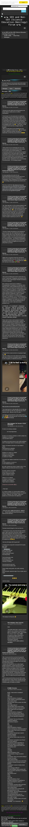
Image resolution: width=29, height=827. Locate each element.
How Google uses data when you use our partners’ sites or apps (14, 818)
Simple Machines (14, 824)
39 (21, 94)
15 (17, 93)
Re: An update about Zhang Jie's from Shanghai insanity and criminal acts (14, 169)
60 (21, 96)
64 (26, 96)
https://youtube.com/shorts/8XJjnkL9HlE (11, 406)
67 (4, 97)
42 (24, 94)
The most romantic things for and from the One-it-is (13, 523)
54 (13, 96)
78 (17, 97)
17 (20, 93)
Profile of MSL (7, 35)
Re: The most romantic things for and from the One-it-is (14, 105)
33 (13, 94)
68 (5, 97)
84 (24, 97)
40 (22, 94)
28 (7, 94)
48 (6, 96)
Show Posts (16, 35)
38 (19, 94)
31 (11, 94)
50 (9, 96)
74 (12, 97)
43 (26, 94)
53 (12, 96)
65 (1, 97)
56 (16, 96)
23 (1, 94)
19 (22, 93)
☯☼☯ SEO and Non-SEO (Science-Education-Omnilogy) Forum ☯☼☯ (14, 33)
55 (15, 96)
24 (3, 94)
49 (7, 96)
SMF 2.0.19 (4, 824)
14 (16, 93)
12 (14, 93)
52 (11, 96)
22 (26, 93)
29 (9, 94)
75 (13, 97)
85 (26, 97)
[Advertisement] (14, 53)
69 (6, 97)
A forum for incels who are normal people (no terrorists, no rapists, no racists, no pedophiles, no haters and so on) (16, 102)
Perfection (14, 688)
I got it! (23, 2)
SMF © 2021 (8, 824)
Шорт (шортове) (19, 622)
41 (23, 94)
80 (19, 97)
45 (3, 96)
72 (10, 97)
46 (4, 96)
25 (4, 94)
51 (10, 96)
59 (19, 96)
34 (15, 94)
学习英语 (9, 688)
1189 (2, 98)
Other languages (11, 423)
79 (18, 97)
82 (22, 97)
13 (15, 93)
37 (18, 94)
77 (16, 97)
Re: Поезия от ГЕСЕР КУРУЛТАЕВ (16, 424)
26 (5, 94)
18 (21, 93)
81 (21, 97)
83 (23, 97)
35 (16, 94)
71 (9, 97)
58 (18, 96)
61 (22, 96)
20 (23, 93)
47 (5, 96)
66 (3, 97)
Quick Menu (22, 824)
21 (25, 93)
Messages (6, 37)
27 (6, 94)
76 (15, 97)
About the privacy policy (7, 817)
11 (12, 93)
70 (7, 97)
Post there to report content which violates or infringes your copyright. (12, 821)
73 (11, 97)
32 (12, 94)
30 (10, 94)
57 (17, 96)
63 (24, 96)
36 (17, 94)
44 (1, 96)
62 (23, 96)
